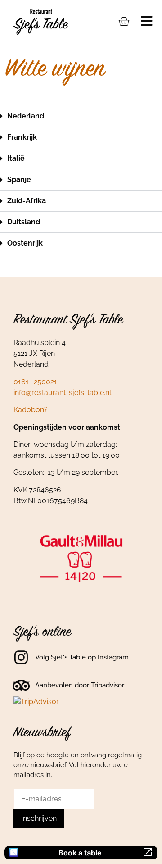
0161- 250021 (35, 381)
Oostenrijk (25, 243)
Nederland (25, 116)
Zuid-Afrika (26, 200)
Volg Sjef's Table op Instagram (82, 657)
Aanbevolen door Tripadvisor (79, 685)
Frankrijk (22, 137)
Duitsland (23, 222)
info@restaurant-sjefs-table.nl (62, 392)
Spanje (19, 179)
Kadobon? (31, 409)
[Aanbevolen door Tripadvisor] (21, 685)
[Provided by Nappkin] (13, 853)
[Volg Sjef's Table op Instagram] (21, 657)
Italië (16, 158)
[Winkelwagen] (124, 21)
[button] (81, 116)
